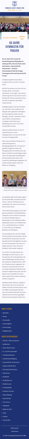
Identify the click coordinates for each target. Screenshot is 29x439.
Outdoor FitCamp (8, 391)
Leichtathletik (7, 387)
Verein (5, 316)
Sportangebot (7, 324)
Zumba (5, 416)
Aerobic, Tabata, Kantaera (11, 340)
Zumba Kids (6, 420)
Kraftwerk (6, 377)
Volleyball (6, 406)
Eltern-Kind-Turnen (9, 348)
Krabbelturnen (7, 380)
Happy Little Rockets (9, 366)
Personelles (6, 320)
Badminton (6, 344)
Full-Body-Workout (9, 355)
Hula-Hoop (6, 373)
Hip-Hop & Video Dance (10, 369)
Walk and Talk (7, 409)
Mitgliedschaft (7, 331)
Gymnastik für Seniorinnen (11, 362)
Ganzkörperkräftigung (10, 359)
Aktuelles (6, 313)
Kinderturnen (7, 384)
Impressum (14, 431)
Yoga (4, 413)
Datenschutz (14, 428)
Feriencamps (7, 327)
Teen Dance (6, 402)
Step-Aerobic (7, 398)
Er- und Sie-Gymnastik (10, 351)
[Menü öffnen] (14, 14)
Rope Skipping (7, 395)
